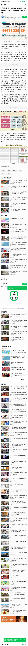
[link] (5, 644)
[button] (2, 644)
